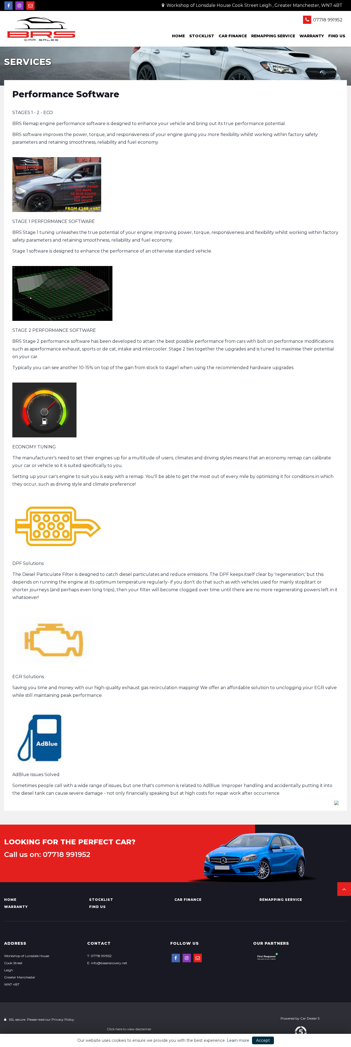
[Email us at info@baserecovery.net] (30, 5)
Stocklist (201, 35)
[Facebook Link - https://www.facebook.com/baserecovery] (8, 5)
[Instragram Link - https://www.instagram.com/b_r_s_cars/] (19, 5)
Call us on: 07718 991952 (47, 854)
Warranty (311, 35)
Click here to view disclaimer (129, 1029)
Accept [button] (263, 1040)
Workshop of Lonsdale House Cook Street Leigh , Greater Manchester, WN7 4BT (253, 5)
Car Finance (233, 35)
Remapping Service (273, 35)
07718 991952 (327, 19)
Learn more (238, 1040)
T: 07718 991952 (99, 956)
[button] (344, 889)
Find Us (336, 35)
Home (178, 35)
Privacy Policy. (63, 1019)
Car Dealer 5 (309, 1018)
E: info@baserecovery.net (107, 963)
